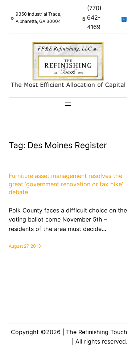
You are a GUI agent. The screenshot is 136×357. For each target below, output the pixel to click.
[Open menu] (68, 104)
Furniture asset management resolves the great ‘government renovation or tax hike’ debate (66, 184)
